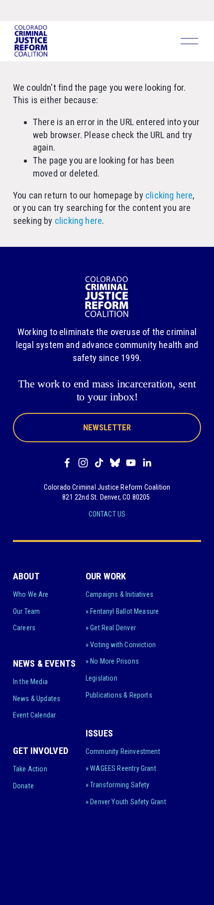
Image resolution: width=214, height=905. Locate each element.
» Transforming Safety (118, 785)
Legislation (101, 678)
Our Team (26, 611)
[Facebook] (67, 463)
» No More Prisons (112, 661)
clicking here (169, 195)
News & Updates (37, 699)
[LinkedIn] (147, 463)
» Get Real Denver (111, 628)
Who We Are (31, 594)
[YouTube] (131, 463)
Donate (23, 786)
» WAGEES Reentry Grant (121, 768)
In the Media (30, 682)
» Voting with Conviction (121, 645)
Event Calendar (34, 715)
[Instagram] (83, 463)
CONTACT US (107, 514)
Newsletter (107, 427)
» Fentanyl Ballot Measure (122, 611)
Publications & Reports (119, 695)
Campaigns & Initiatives (119, 594)
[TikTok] (99, 463)
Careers (24, 628)
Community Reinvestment (123, 751)
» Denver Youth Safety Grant (126, 802)
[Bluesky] (115, 463)
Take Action (30, 769)
